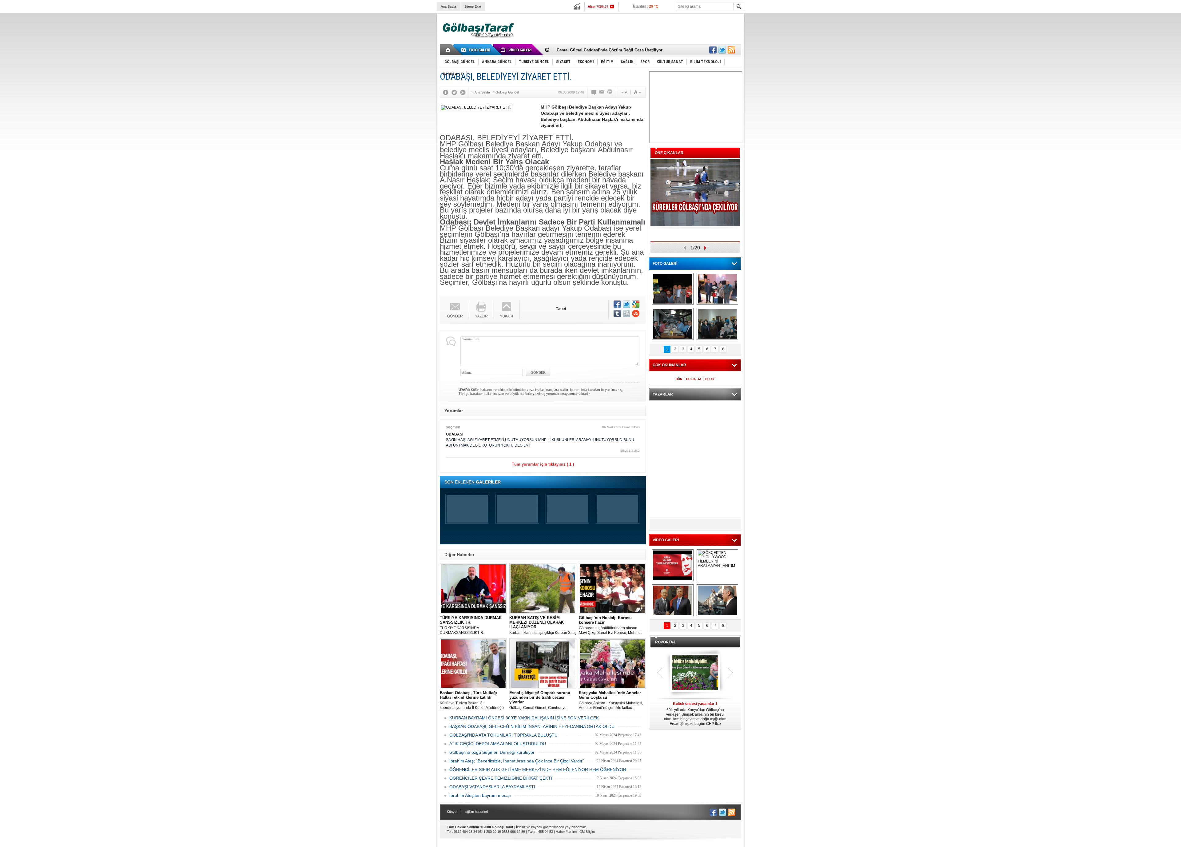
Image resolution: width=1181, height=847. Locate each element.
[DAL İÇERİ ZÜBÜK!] (673, 600)
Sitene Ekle (472, 6)
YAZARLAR (663, 394)
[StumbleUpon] (635, 313)
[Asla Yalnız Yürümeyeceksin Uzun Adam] (673, 565)
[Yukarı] (506, 309)
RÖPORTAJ (665, 642)
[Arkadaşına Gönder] (602, 92)
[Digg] (626, 313)
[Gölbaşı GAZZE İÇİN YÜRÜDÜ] (673, 289)
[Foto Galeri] (477, 49)
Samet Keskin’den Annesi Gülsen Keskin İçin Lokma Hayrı (612, 50)
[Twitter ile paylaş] (722, 50)
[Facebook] (447, 92)
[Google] (464, 92)
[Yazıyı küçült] (624, 92)
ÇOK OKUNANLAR (669, 365)
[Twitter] (455, 92)
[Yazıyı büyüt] (637, 92)
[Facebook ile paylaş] (713, 50)
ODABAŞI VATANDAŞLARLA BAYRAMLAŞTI (492, 786)
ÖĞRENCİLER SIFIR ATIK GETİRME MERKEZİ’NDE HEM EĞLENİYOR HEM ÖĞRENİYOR (537, 769)
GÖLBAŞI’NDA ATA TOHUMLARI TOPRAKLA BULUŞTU (503, 735)
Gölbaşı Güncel (507, 92)
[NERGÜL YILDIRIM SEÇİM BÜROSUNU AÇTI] (717, 324)
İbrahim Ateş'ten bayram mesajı (480, 795)
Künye (451, 811)
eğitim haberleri (476, 811)
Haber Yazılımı (567, 831)
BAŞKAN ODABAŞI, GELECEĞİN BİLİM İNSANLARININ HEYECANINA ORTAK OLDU (531, 726)
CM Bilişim (587, 831)
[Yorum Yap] (594, 92)
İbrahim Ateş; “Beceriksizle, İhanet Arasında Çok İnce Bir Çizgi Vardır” (516, 760)
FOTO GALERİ (665, 263)
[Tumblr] (617, 313)
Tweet (561, 309)
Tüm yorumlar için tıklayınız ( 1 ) (543, 464)
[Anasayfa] (448, 49)
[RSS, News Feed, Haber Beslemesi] (731, 50)
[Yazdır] (610, 92)
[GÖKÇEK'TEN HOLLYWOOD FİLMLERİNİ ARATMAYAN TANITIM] (717, 565)
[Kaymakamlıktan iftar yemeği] (717, 289)
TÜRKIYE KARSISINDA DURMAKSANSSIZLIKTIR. (471, 625)
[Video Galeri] (517, 49)
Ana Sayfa (448, 6)
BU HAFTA (693, 379)
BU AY (709, 379)
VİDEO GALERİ (666, 540)
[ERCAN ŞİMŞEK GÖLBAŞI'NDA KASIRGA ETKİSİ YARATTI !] (717, 600)
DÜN (679, 379)
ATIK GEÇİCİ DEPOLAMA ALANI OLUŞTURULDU (497, 743)
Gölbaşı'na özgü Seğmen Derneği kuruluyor (492, 752)
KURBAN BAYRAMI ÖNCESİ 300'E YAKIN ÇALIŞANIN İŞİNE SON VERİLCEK (524, 717)
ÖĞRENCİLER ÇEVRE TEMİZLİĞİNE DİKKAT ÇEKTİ (500, 778)
